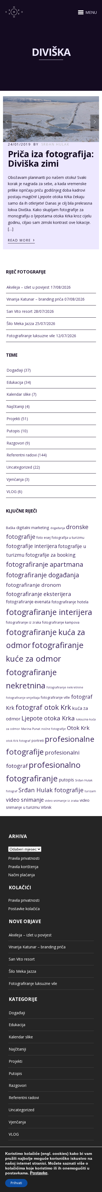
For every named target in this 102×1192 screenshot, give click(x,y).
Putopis (13, 430)
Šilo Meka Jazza (20, 323)
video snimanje (25, 799)
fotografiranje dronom (33, 584)
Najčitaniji (15, 406)
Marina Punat (30, 729)
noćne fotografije (53, 729)
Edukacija (15, 382)
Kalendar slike (19, 394)
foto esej (43, 537)
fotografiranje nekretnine (65, 687)
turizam (90, 791)
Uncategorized (19, 467)
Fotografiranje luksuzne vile (31, 335)
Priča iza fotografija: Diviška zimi (51, 158)
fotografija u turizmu (68, 537)
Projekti (13, 418)
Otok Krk (78, 728)
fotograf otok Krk (43, 707)
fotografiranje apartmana (44, 564)
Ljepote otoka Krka (48, 718)
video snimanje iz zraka (62, 801)
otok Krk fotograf (18, 741)
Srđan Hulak (55, 144)
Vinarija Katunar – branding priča (35, 299)
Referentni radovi (22, 455)
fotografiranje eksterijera (38, 594)
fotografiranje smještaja (23, 698)
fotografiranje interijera (49, 612)
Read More (21, 240)
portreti (38, 740)
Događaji (15, 370)
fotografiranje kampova (60, 622)
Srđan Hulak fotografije (51, 790)
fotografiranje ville (55, 697)
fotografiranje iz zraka (23, 622)
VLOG (12, 491)
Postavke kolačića (24, 908)
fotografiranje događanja (42, 575)
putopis (66, 780)
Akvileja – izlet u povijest (28, 287)
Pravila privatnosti (23, 858)
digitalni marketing (32, 527)
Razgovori (15, 443)
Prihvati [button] (16, 1183)
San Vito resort (20, 311)
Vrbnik (46, 807)
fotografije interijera (31, 546)
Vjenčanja (15, 479)
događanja (57, 528)
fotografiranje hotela (69, 601)
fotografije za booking (51, 555)
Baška (10, 528)
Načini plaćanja (21, 874)
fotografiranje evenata (28, 602)
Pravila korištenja (23, 866)
